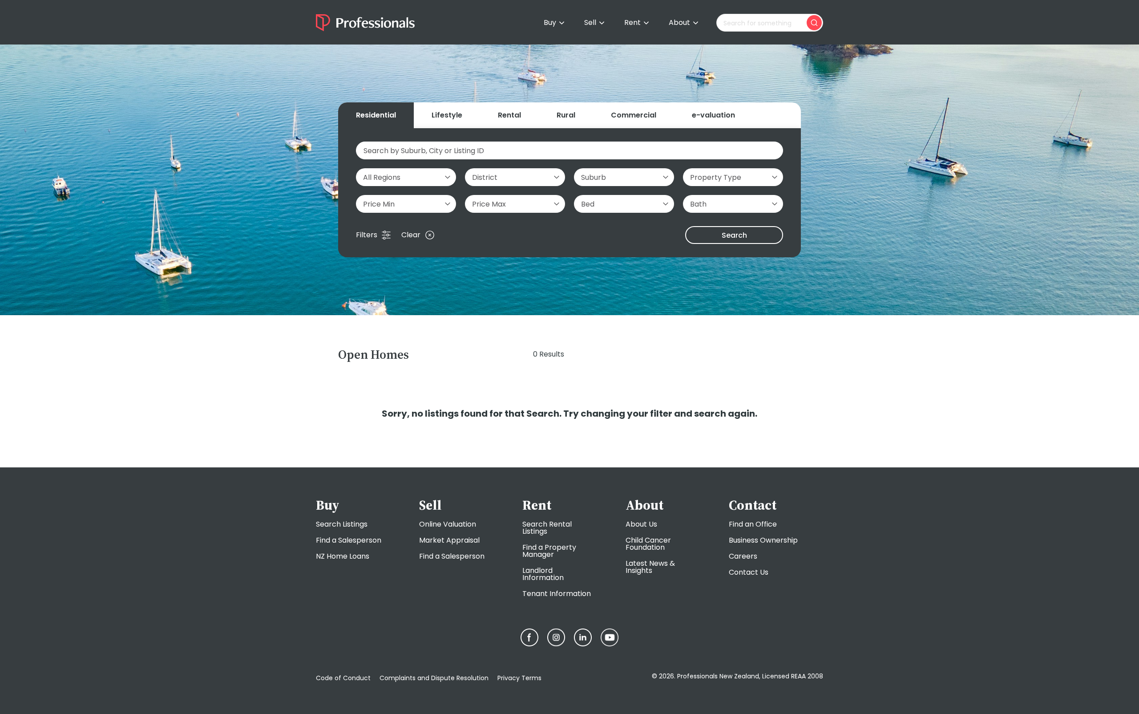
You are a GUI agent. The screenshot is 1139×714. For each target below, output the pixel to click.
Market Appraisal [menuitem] (449, 540)
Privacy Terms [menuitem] (519, 677)
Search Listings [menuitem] (342, 524)
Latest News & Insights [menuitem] (650, 567)
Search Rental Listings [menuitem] (547, 527)
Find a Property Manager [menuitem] (549, 551)
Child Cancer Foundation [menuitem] (648, 543)
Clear (410, 235)
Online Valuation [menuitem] (447, 524)
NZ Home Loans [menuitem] (342, 556)
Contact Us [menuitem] (748, 572)
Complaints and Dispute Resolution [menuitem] (434, 677)
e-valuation (713, 115)
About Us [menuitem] (641, 524)
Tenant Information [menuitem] (556, 593)
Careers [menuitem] (743, 556)
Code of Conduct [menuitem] (343, 677)
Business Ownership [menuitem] (763, 540)
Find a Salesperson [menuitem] (348, 540)
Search (734, 235)
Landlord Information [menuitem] (543, 574)
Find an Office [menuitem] (753, 524)
